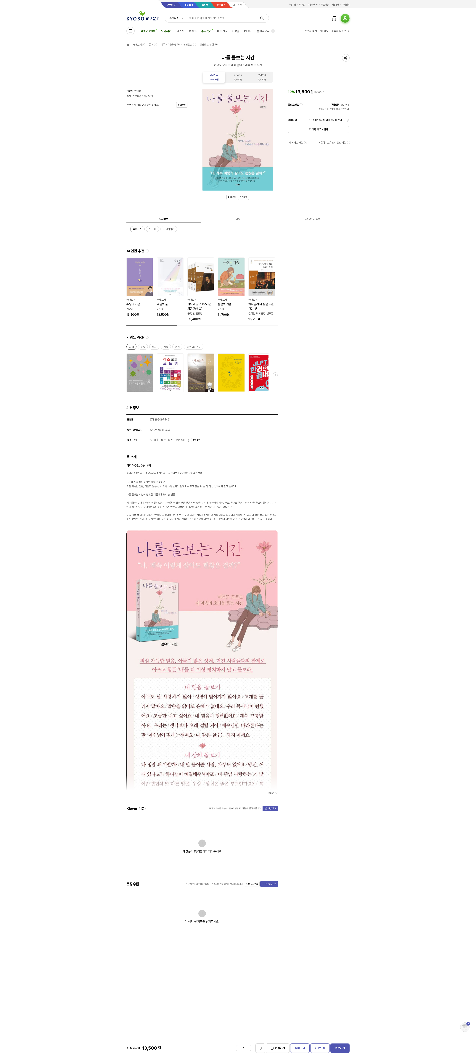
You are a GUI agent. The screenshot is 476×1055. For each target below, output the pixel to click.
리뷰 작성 (272, 808)
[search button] (262, 18)
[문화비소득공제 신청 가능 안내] (348, 142)
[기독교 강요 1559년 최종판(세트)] (200, 289)
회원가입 (292, 4)
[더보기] (273, 31)
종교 (151, 44)
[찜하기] (260, 1048)
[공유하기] (346, 58)
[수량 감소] (239, 1048)
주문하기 (340, 1048)
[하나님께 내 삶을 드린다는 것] (261, 289)
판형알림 (196, 440)
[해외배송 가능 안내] (305, 142)
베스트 (181, 31)
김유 (143, 347)
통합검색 (173, 18)
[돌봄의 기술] (231, 287)
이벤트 (193, 31)
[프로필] (345, 18)
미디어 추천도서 (134, 472)
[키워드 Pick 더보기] (275, 374)
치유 (166, 347)
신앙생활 (187, 44)
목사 (154, 347)
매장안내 (335, 4)
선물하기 (280, 1048)
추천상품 (137, 230)
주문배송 (325, 4)
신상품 (236, 31)
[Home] (127, 44)
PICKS (248, 31)
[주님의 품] (170, 287)
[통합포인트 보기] (301, 104)
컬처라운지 (263, 31)
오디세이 (166, 31)
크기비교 (243, 197)
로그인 (302, 4)
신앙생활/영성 (207, 44)
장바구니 (300, 1048)
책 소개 (152, 230)
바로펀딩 (222, 31)
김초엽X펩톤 (148, 31)
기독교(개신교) (168, 44)
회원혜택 (311, 4)
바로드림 (320, 1048)
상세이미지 (168, 230)
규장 (128, 96)
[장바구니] (333, 18)
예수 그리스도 (194, 347)
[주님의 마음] (139, 287)
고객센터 (346, 4)
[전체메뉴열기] (130, 31)
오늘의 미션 (311, 31)
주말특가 (206, 31)
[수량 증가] (248, 1048)
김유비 (129, 90)
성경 (177, 347)
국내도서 (137, 44)
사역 (131, 347)
